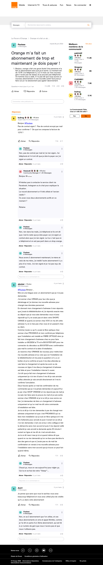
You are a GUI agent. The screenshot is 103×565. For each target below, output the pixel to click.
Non (74, 116)
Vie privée (83, 561)
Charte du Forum (16, 556)
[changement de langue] (90, 5)
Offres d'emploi (71, 561)
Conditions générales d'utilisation (36, 556)
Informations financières (30, 561)
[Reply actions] (62, 149)
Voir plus (88, 44)
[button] (21, 164)
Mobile (22, 5)
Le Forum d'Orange (19, 38)
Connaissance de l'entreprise (52, 561)
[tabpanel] (37, 328)
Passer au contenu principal (10, 1)
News (68, 5)
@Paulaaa (28, 123)
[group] (47, 86)
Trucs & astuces (50, 5)
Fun (61, 5)
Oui (86, 116)
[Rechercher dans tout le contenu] (88, 25)
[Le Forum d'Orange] (14, 5)
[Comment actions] (63, 117)
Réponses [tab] (16, 112)
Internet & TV (34, 5)
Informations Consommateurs (21, 563)
